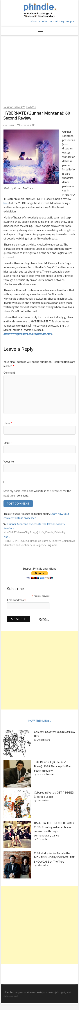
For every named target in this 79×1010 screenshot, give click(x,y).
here (6, 203)
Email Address (16, 600)
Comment (9, 372)
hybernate (35, 524)
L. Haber (9, 124)
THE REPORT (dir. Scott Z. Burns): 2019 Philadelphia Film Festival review (52, 766)
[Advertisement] (39, 68)
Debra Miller (43, 865)
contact (44, 21)
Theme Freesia (34, 992)
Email (7, 442)
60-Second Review (14, 106)
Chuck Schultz (43, 739)
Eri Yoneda (42, 839)
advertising (57, 21)
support (71, 21)
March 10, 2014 (27, 124)
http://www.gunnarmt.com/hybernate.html (27, 333)
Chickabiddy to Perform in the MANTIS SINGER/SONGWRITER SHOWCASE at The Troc (54, 857)
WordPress (49, 992)
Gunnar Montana (17, 524)
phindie (7, 992)
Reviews (30, 106)
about (34, 21)
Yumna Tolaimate (45, 774)
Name (7, 423)
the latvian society (53, 524)
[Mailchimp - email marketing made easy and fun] (44, 622)
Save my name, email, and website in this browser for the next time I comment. (37, 493)
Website (8, 461)
